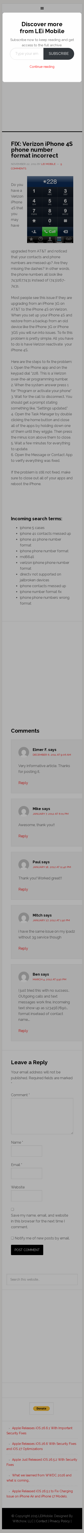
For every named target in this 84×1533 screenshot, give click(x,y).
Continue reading (42, 66)
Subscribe (59, 53)
